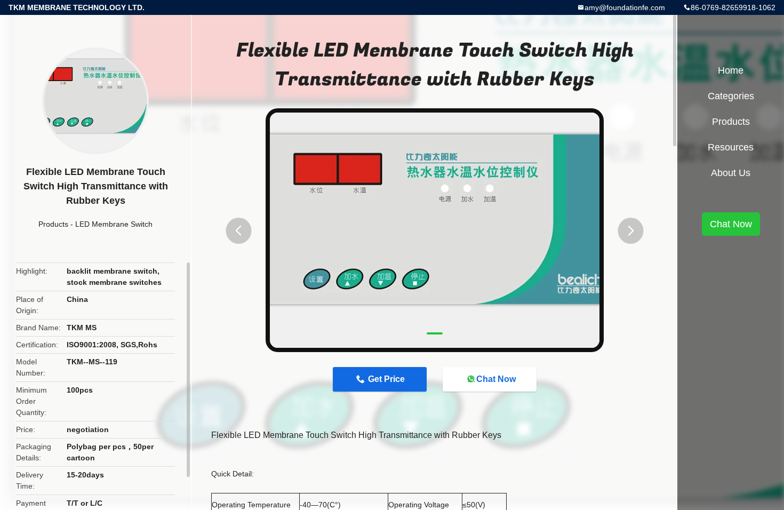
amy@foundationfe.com (625, 7)
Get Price (386, 379)
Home (730, 70)
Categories (731, 96)
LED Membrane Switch (114, 224)
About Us (730, 173)
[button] (238, 231)
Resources (731, 147)
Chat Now (496, 379)
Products (53, 224)
